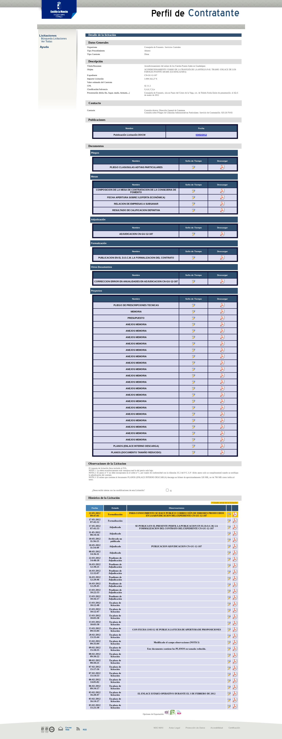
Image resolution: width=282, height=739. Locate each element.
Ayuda (44, 46)
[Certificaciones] (48, 730)
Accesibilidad (217, 728)
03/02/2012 (201, 135)
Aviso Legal (174, 728)
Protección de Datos (195, 728)
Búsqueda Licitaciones (54, 38)
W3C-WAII (158, 728)
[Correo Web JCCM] (64, 729)
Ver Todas (46, 41)
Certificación (234, 728)
